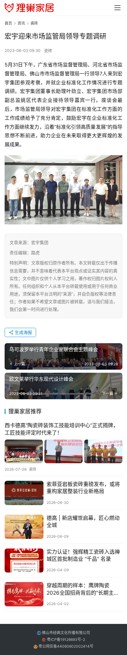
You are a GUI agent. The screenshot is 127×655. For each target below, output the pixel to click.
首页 (8, 23)
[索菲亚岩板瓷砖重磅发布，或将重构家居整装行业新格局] (24, 493)
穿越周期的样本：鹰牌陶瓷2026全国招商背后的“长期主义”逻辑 (84, 589)
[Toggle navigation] (117, 7)
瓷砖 (48, 50)
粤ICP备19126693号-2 (66, 639)
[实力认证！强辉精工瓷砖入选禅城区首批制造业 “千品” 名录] (24, 561)
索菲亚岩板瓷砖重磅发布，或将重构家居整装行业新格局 (83, 487)
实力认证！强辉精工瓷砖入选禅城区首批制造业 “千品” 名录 (83, 555)
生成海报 (23, 332)
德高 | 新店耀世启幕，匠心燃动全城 (83, 521)
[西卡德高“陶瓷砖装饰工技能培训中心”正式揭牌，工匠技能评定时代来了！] (63, 451)
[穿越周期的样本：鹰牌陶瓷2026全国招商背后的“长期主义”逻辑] (24, 594)
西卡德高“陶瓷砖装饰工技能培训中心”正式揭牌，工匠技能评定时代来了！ (61, 429)
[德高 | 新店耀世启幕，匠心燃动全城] (24, 527)
